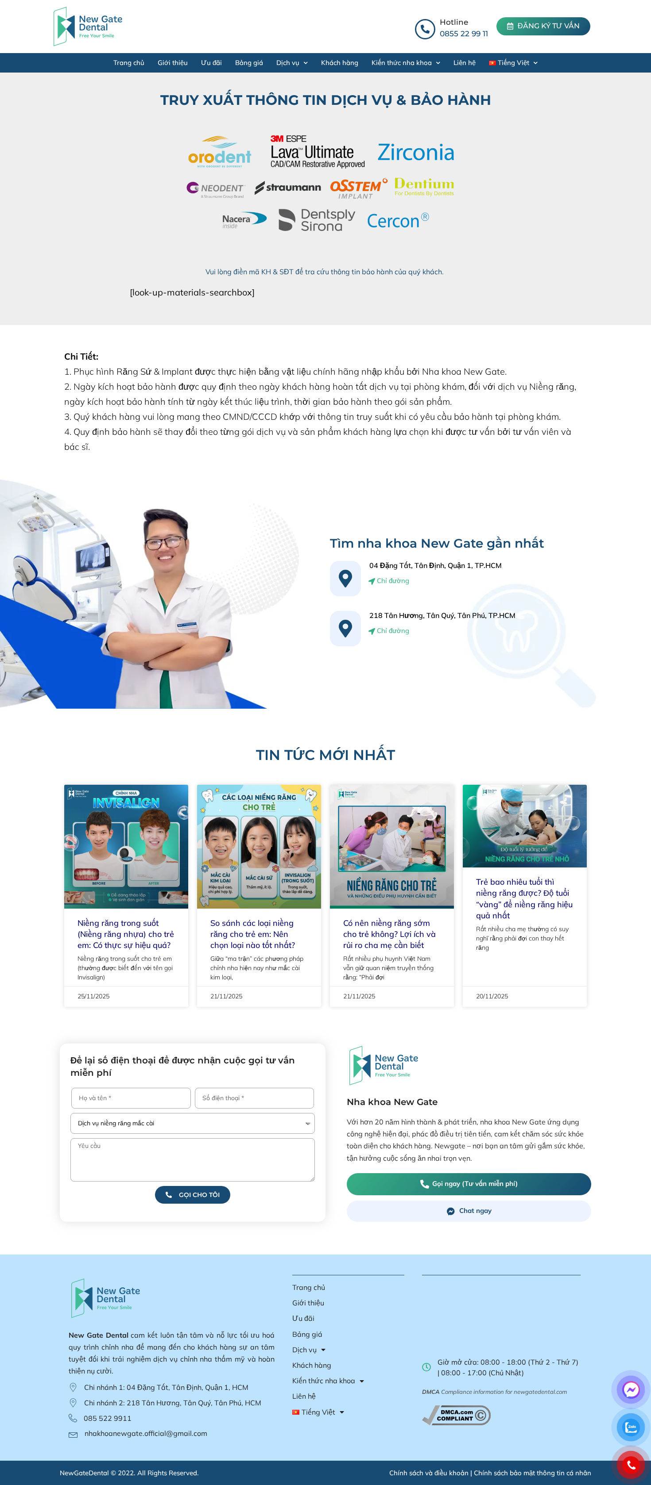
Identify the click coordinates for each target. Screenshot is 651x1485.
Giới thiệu (173, 62)
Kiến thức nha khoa (402, 62)
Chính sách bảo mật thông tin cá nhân (532, 1473)
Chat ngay (475, 1210)
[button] (543, 26)
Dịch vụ (287, 62)
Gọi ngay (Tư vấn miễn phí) (475, 1183)
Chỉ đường (392, 580)
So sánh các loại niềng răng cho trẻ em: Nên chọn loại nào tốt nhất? (252, 934)
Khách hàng (339, 62)
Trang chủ (128, 62)
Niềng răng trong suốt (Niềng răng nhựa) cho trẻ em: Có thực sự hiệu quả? (126, 934)
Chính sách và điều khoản (429, 1473)
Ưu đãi (211, 62)
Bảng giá (249, 62)
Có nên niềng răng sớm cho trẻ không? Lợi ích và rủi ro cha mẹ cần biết (389, 934)
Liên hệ (464, 62)
